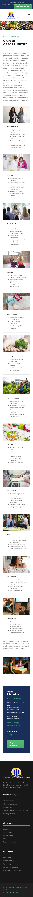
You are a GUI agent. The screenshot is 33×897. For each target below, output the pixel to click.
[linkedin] (7, 892)
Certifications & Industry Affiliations (15, 810)
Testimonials (7, 807)
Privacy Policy (8, 836)
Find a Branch (8, 857)
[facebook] (7, 735)
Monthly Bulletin (9, 814)
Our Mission (7, 829)
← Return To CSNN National (16, 2)
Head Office (16, 4)
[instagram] (11, 735)
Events (10, 4)
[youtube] (13, 892)
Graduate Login (26, 4)
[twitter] (10, 892)
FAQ (4, 839)
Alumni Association (10, 804)
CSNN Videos (7, 832)
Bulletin (4, 4)
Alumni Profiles (8, 801)
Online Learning (8, 861)
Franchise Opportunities (12, 870)
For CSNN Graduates (10, 867)
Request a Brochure (10, 842)
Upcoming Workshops (11, 864)
